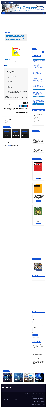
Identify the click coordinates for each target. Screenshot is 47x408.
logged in (9, 145)
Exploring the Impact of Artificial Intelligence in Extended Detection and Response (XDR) (36, 135)
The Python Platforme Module (38, 100)
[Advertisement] (16, 24)
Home (26, 393)
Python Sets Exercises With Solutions (37, 404)
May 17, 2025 (17, 380)
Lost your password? (36, 337)
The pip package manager (37, 87)
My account (42, 393)
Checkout (33, 393)
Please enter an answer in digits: (38, 325)
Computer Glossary (29, 13)
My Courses (26, 7)
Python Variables (36, 65)
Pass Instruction (35, 72)
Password (34, 319)
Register (37, 13)
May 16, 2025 (28, 380)
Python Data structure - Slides (37, 126)
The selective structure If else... (38, 70)
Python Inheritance (36, 85)
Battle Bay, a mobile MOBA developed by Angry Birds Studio (37, 358)
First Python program (36, 64)
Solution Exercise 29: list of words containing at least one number (10, 110)
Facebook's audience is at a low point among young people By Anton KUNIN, (38, 362)
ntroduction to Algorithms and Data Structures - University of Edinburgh (37, 121)
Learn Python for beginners (37, 354)
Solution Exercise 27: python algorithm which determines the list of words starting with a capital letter (22, 110)
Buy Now (38, 178)
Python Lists (35, 74)
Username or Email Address (37, 314)
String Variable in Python (37, 73)
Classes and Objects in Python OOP (39, 84)
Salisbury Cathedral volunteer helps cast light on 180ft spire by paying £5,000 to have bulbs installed (37, 346)
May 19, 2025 (7, 380)
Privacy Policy (27, 395)
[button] (42, 13)
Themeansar (18, 399)
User (43, 404)
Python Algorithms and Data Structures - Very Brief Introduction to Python (37, 118)
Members (39, 393)
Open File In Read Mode (37, 91)
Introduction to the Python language (39, 60)
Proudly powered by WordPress (6, 399)
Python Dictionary (36, 77)
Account (28, 393)
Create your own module (37, 97)
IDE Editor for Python (36, 62)
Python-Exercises (8, 32)
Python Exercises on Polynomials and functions (38, 398)
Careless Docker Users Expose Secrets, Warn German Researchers (37, 146)
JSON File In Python (36, 94)
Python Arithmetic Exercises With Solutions (38, 395)
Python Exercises (19, 13)
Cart (30, 393)
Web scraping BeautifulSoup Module (39, 101)
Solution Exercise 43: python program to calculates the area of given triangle (38, 351)
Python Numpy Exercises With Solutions (39, 401)
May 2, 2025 (38, 380)
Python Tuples (35, 75)
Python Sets (35, 78)
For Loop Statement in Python (38, 71)
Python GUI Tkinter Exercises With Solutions (38, 399)
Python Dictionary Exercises (35, 396)
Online (35, 278)
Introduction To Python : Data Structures (37, 115)
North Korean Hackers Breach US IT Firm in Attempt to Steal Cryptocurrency (37, 150)
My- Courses (12, 119)
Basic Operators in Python (37, 67)
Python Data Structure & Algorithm (36, 124)
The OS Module (35, 99)
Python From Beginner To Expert (38, 106)
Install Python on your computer (38, 61)
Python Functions (36, 68)
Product (31, 395)
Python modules (35, 80)
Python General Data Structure (38, 79)
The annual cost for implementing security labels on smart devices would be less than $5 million (38, 141)
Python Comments (36, 66)
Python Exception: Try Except (38, 86)
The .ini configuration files (37, 93)
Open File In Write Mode (37, 92)
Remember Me (36, 332)
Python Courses (9, 13)
